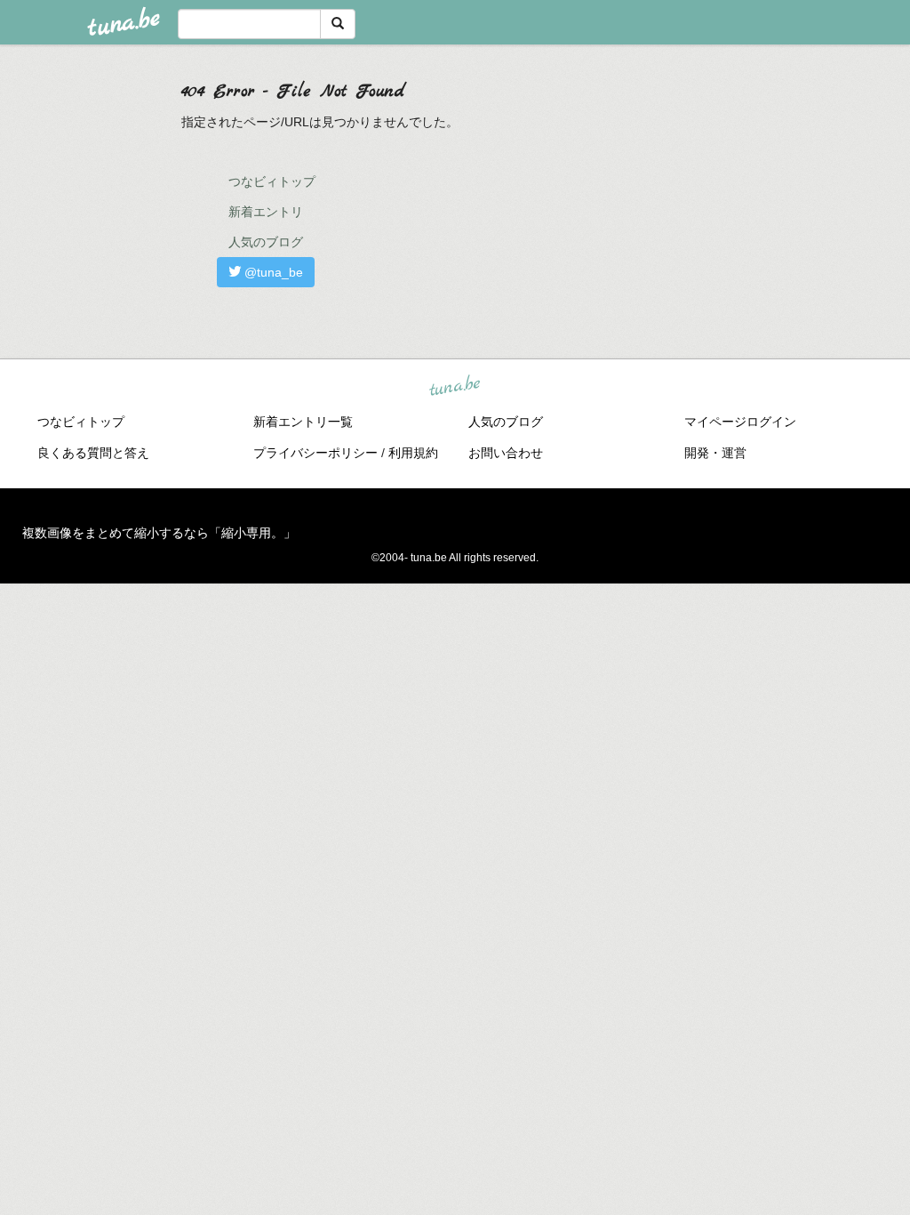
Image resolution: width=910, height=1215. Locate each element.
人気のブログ (265, 242)
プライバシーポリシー (315, 453)
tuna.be (454, 386)
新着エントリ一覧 (303, 421)
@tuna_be (272, 272)
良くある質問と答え (93, 453)
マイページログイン (740, 421)
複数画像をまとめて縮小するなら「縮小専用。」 (159, 533)
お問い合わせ (505, 453)
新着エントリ (265, 212)
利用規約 (413, 453)
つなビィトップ (271, 181)
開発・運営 (715, 453)
